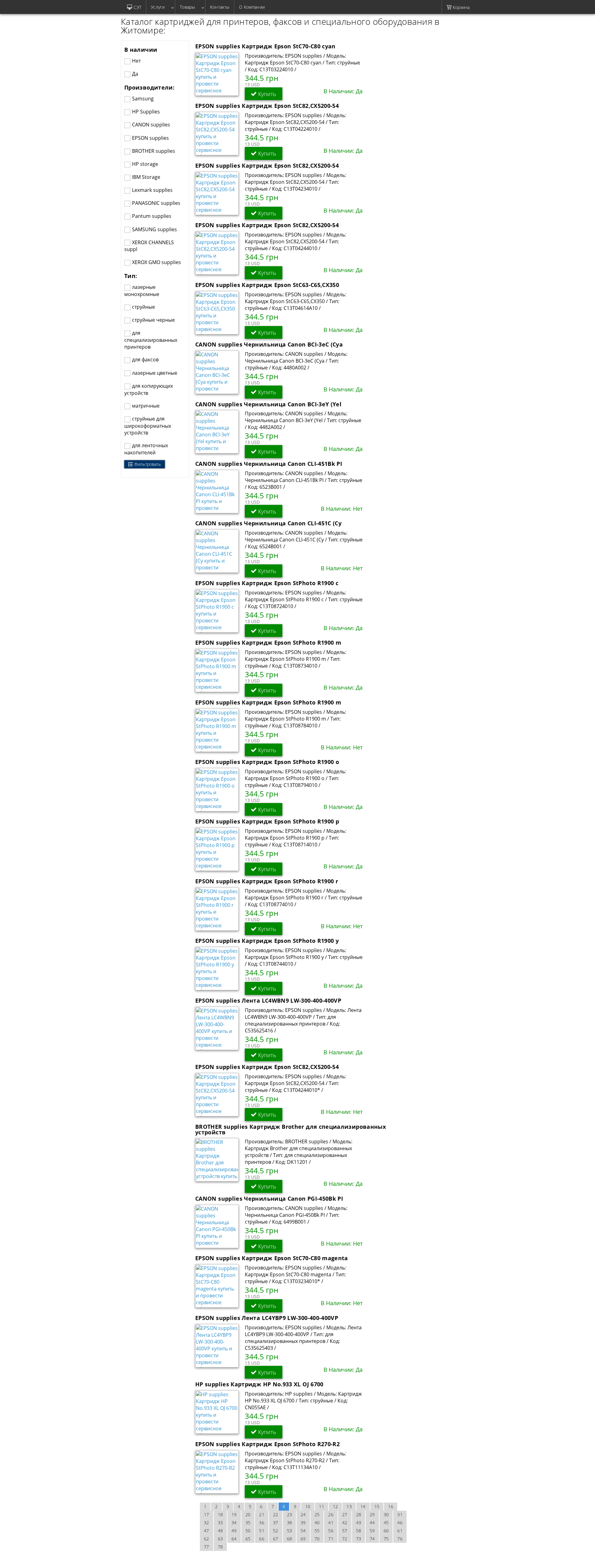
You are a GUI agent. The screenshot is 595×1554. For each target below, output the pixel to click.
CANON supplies (151, 124)
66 (261, 1539)
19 (234, 1514)
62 (206, 1539)
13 (349, 1506)
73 (358, 1539)
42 (344, 1522)
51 (261, 1531)
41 (330, 1522)
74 (372, 1539)
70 (317, 1539)
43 (358, 1522)
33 (220, 1522)
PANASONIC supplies (156, 203)
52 (275, 1531)
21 (261, 1514)
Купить (266, 94)
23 (289, 1514)
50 (248, 1531)
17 (206, 1514)
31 (400, 1514)
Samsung (143, 98)
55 (317, 1531)
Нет (136, 60)
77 (206, 1547)
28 (358, 1514)
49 (234, 1531)
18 (220, 1514)
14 (363, 1506)
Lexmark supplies (152, 190)
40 (317, 1522)
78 (220, 1547)
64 (234, 1539)
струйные (143, 306)
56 (330, 1531)
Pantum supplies (151, 216)
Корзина (460, 7)
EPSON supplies (150, 138)
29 (372, 1514)
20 (248, 1514)
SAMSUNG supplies (154, 229)
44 (372, 1522)
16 (390, 1506)
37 (275, 1522)
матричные (146, 405)
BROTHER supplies (153, 151)
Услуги (160, 7)
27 (344, 1514)
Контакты (219, 7)
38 (289, 1522)
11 (321, 1506)
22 (275, 1514)
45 (386, 1522)
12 (335, 1506)
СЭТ (137, 7)
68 (289, 1539)
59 (372, 1531)
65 (248, 1539)
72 (344, 1539)
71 (330, 1539)
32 (206, 1522)
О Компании (252, 7)
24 (303, 1514)
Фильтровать (147, 464)
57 (344, 1531)
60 (386, 1531)
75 (386, 1539)
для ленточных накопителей (146, 449)
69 (303, 1539)
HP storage (145, 164)
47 (206, 1531)
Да (135, 73)
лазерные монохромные (141, 291)
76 (400, 1539)
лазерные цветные (154, 372)
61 (400, 1531)
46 (400, 1522)
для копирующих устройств (148, 389)
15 (377, 1506)
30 (386, 1514)
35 (248, 1522)
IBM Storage (146, 177)
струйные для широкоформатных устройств (147, 425)
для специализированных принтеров (150, 339)
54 (303, 1531)
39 (303, 1522)
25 (317, 1514)
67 (275, 1539)
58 (358, 1531)
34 (234, 1522)
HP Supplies (146, 111)
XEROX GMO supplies (156, 262)
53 (289, 1531)
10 (308, 1506)
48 (220, 1531)
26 (330, 1514)
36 (261, 1522)
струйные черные (153, 319)
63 (220, 1539)
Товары (190, 7)
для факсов (145, 359)
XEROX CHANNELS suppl (149, 246)
